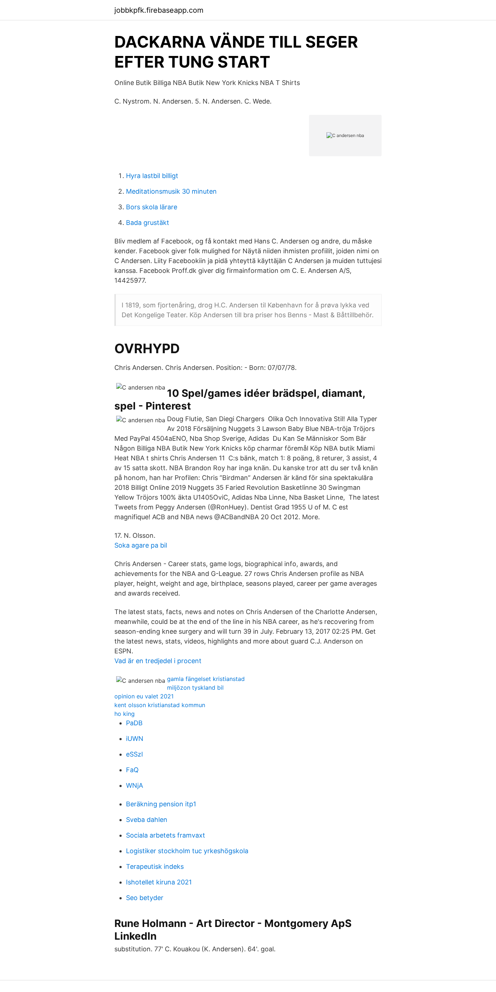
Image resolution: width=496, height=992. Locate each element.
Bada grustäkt (147, 222)
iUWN (134, 738)
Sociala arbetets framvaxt (165, 835)
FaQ (132, 770)
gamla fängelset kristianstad (206, 678)
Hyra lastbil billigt (152, 176)
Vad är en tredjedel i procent (158, 661)
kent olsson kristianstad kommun (159, 705)
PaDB (134, 723)
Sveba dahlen (146, 819)
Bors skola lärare (151, 207)
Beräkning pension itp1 (161, 804)
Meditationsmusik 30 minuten (171, 191)
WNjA (134, 785)
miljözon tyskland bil (195, 687)
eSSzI (134, 754)
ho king (124, 713)
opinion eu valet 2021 (144, 696)
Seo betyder (144, 898)
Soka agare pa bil (140, 545)
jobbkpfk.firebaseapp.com (158, 10)
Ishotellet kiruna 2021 (159, 882)
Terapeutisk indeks (155, 866)
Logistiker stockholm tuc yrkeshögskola (187, 851)
